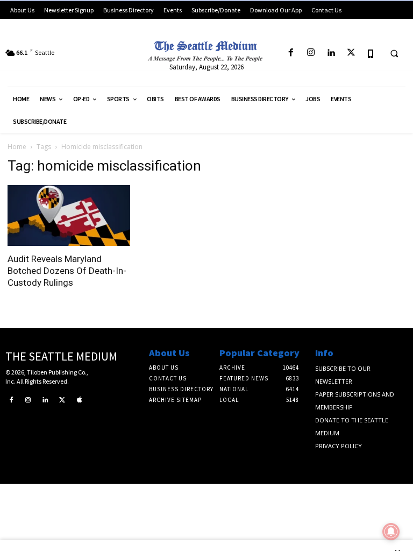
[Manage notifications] (391, 531)
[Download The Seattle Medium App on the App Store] (371, 53)
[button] (394, 53)
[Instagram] (311, 53)
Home (17, 146)
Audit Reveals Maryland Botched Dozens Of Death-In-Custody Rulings (67, 270)
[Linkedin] (331, 53)
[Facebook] (290, 53)
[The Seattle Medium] (206, 49)
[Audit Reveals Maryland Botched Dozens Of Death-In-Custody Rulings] (69, 215)
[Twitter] (351, 53)
